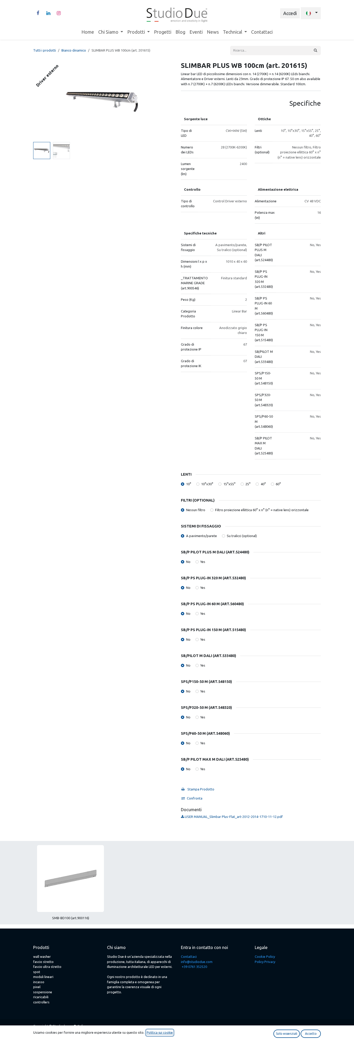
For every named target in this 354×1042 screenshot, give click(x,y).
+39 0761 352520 (194, 966)
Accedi (290, 13)
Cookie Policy (265, 956)
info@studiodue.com (197, 962)
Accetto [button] (311, 1033)
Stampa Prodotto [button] (200, 789)
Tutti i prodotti (44, 50)
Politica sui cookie (160, 1032)
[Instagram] (58, 13)
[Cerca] (315, 50)
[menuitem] (87, 32)
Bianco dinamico (73, 50)
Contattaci (189, 956)
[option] (177, 884)
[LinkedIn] (48, 13)
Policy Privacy (265, 962)
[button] (40, 100)
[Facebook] (38, 13)
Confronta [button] (194, 798)
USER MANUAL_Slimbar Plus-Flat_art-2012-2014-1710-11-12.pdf (233, 816)
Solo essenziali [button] (286, 1033)
